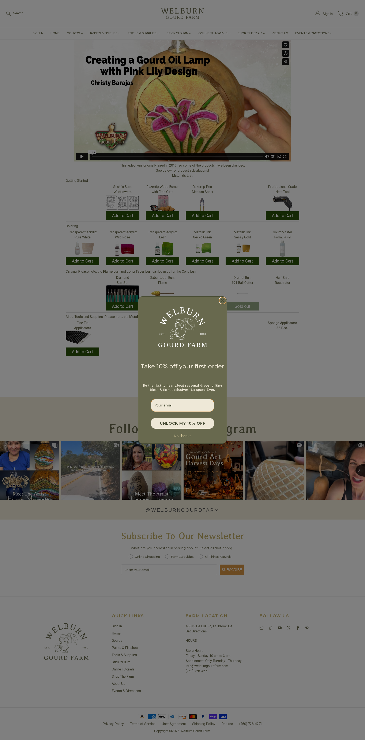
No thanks (182, 436)
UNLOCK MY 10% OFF (182, 423)
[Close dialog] (222, 300)
